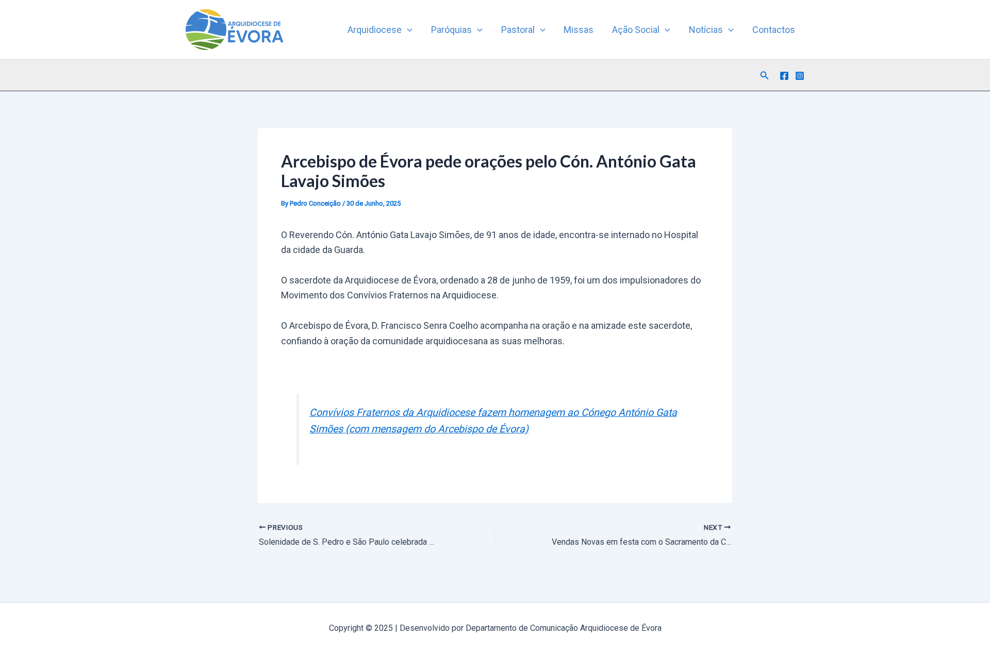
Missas (578, 29)
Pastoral (518, 29)
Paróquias (451, 29)
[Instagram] (799, 75)
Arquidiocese (375, 29)
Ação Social (635, 29)
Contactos (773, 29)
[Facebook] (784, 75)
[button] (407, 30)
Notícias (706, 29)
